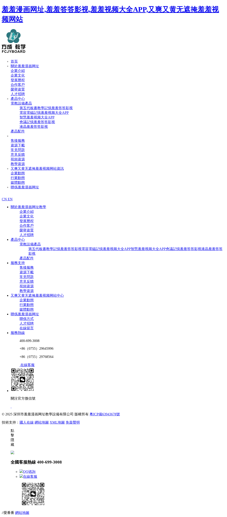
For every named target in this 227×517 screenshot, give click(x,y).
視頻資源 (18, 159)
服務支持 (18, 136)
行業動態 (18, 178)
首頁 (14, 61)
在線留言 (27, 328)
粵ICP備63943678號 (105, 414)
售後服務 (18, 140)
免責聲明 (73, 422)
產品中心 (18, 99)
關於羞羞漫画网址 (25, 66)
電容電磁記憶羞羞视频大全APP (44, 112)
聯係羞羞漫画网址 (25, 187)
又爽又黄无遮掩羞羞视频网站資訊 (37, 168)
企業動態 (18, 173)
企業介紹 (18, 71)
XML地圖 (57, 422)
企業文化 (18, 75)
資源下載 (18, 145)
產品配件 (18, 131)
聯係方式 (27, 319)
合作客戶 (18, 85)
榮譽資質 (18, 89)
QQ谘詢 (29, 472)
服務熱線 (18, 333)
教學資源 (18, 164)
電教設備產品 (21, 103)
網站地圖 (42, 422)
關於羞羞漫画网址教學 (28, 207)
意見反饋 (18, 154)
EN (10, 199)
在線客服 (30, 476)
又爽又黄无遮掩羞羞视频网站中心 (37, 295)
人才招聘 (18, 94)
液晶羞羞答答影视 (34, 126)
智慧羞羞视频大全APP (37, 117)
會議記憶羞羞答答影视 (37, 122)
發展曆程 (18, 80)
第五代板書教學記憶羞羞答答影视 (46, 108)
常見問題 (18, 150)
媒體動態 (18, 182)
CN (5, 199)
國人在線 (27, 422)
